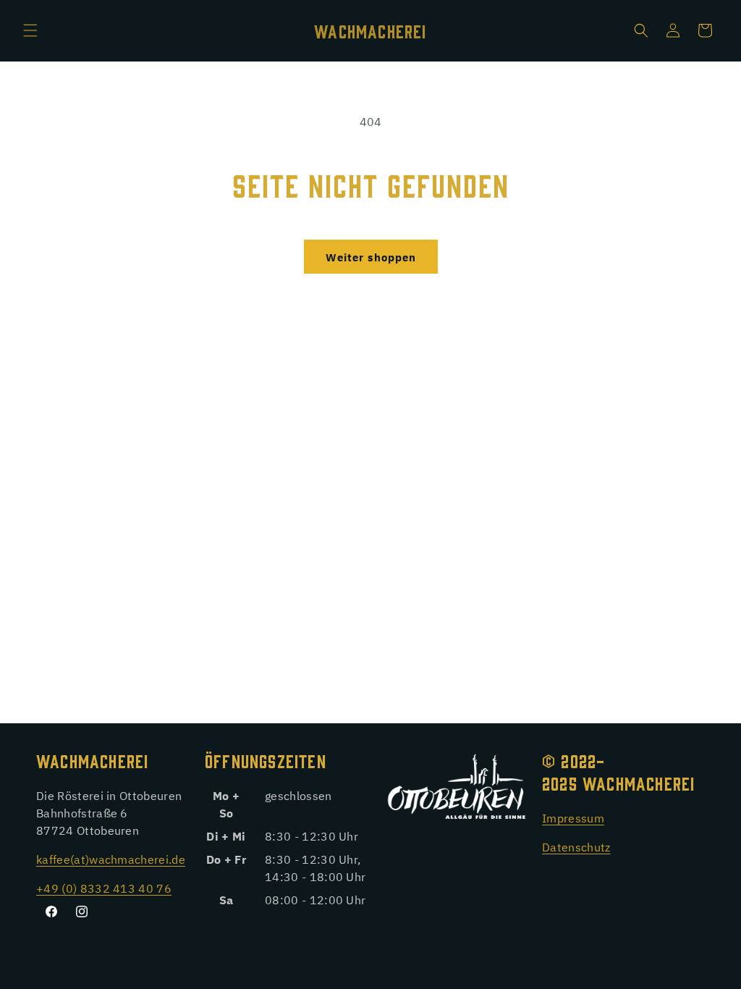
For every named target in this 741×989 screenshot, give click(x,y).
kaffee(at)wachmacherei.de (110, 859)
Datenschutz (576, 846)
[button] (30, 30)
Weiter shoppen (371, 256)
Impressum (573, 817)
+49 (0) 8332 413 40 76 (104, 888)
